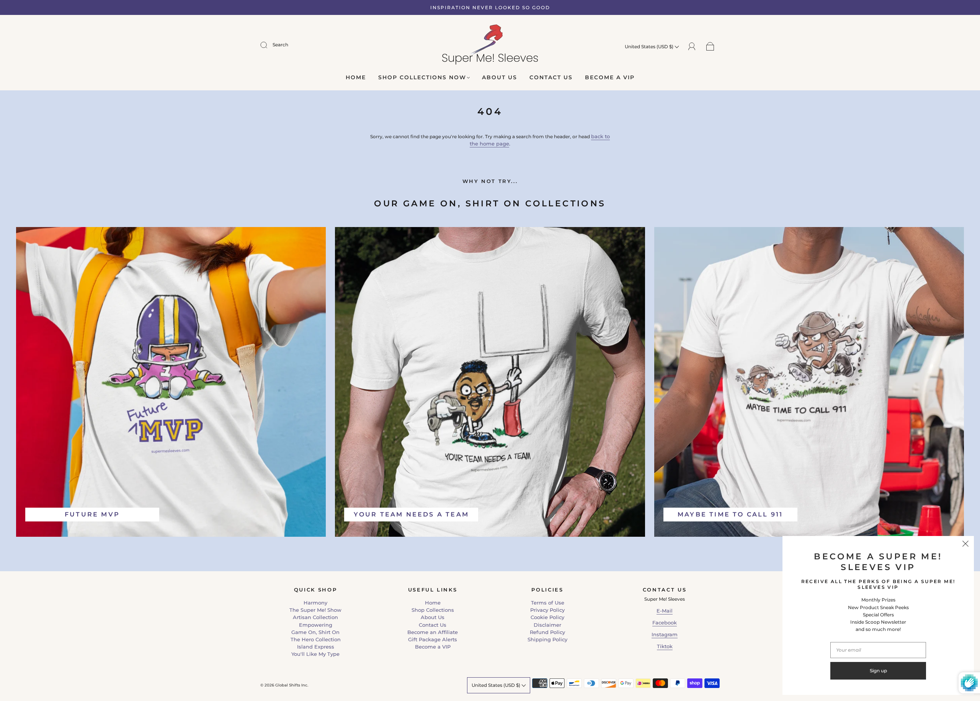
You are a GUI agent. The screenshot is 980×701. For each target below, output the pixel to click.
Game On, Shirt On (315, 632)
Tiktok (665, 646)
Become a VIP (610, 77)
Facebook (664, 622)
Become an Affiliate (432, 632)
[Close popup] (965, 544)
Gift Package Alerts (432, 639)
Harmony (315, 603)
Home (356, 77)
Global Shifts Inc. (291, 685)
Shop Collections (433, 610)
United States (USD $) (650, 46)
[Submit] (268, 44)
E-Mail (665, 611)
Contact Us (551, 77)
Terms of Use (547, 603)
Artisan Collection (315, 617)
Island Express (315, 647)
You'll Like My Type (315, 654)
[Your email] (878, 650)
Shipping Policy (547, 639)
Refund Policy (547, 632)
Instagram (665, 634)
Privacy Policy (547, 610)
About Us (499, 77)
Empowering (315, 625)
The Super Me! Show (315, 610)
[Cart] (710, 46)
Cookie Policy (547, 617)
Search (280, 44)
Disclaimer (547, 625)
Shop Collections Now (422, 77)
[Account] (692, 46)
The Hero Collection (316, 639)
